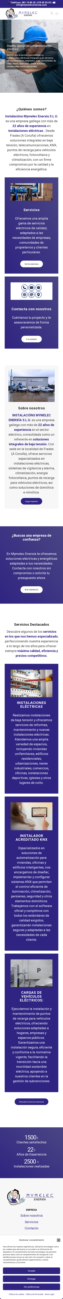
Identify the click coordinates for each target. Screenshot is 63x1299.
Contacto (31, 1228)
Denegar (31, 1279)
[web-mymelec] (26, 14)
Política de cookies (16, 1294)
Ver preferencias (31, 1287)
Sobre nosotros (31, 1215)
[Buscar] (50, 14)
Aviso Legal (49, 1294)
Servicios (31, 1222)
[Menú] (56, 13)
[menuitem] (50, 14)
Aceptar (31, 1271)
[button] (58, 1240)
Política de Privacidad (34, 1294)
